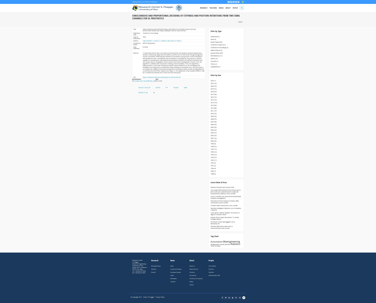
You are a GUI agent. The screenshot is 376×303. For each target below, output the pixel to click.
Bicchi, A (173, 41)
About (228, 8)
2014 (212, 103)
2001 (212, 138)
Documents (192, 275)
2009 (212, 116)
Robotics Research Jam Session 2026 (222, 187)
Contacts (172, 282)
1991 (212, 166)
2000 (212, 141)
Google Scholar (144, 88)
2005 (212, 127)
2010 (212, 113)
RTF (166, 88)
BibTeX (158, 88)
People (235, 8)
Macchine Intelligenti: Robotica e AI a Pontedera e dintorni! (226, 209)
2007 (212, 122)
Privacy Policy (160, 297)
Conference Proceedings (218, 47)
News (172, 266)
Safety (191, 282)
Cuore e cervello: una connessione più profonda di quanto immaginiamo (226, 197)
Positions (192, 272)
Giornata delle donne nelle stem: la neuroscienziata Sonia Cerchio (222, 227)
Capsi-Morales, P (148, 41)
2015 (212, 100)
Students (211, 272)
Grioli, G (179, 41)
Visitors (191, 285)
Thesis (213, 64)
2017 (212, 94)
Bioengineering (231, 241)
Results (153, 272)
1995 (212, 155)
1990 (212, 168)
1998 (212, 146)
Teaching (213, 8)
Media (221, 8)
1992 (212, 163)
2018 (212, 92)
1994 (212, 157)
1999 (212, 144)
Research (203, 8)
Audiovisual (214, 37)
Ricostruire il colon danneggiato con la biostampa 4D (223, 223)
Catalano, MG (165, 41)
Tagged (176, 88)
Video (172, 275)
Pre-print (213, 61)
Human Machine (225, 244)
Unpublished (214, 67)
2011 (212, 111)
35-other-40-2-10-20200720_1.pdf (144, 81)
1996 (212, 152)
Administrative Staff (214, 275)
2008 (212, 119)
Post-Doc (211, 269)
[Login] (243, 2)
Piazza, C (157, 41)
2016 (212, 97)
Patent (213, 58)
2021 (212, 83)
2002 (212, 135)
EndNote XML (143, 93)
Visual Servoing (215, 246)
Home (240, 22)
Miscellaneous (215, 56)
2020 (212, 86)
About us (192, 266)
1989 (212, 171)
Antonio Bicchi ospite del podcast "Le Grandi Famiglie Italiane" (225, 218)
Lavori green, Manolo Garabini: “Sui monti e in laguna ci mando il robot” (225, 213)
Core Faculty (212, 266)
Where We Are (193, 269)
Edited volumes (215, 50)
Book (212, 39)
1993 (212, 160)
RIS (154, 93)
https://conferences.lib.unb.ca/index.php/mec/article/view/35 (162, 77)
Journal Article (215, 53)
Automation (217, 241)
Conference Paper (216, 45)
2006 (212, 124)
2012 (212, 108)
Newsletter (173, 278)
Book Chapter (215, 42)
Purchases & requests (196, 278)
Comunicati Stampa (176, 269)
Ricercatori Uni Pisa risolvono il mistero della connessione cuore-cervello (225, 202)
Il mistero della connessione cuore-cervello (224, 205)
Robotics (235, 244)
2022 (212, 81)
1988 (212, 174)
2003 (212, 133)
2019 (212, 89)
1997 (212, 149)
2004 (212, 130)
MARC (186, 88)
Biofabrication (215, 244)
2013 (212, 105)
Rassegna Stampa (175, 272)
